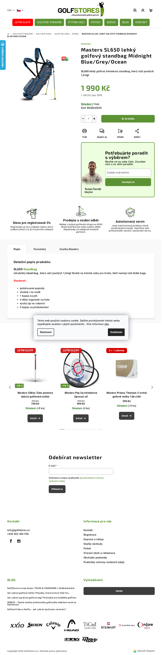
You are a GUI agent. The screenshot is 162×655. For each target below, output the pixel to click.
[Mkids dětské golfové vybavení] (90, 639)
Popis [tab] (17, 249)
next (152, 387)
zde (106, 324)
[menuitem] (22, 22)
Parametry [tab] (40, 249)
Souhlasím (116, 332)
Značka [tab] (69, 249)
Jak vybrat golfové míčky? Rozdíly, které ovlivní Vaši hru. (38, 593)
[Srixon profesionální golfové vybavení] (35, 625)
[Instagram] (18, 541)
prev (9, 387)
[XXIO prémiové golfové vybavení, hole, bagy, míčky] (17, 625)
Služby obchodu (93, 543)
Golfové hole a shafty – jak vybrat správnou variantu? (36, 609)
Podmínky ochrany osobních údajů (104, 562)
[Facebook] (11, 541)
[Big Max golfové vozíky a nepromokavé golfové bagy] (72, 639)
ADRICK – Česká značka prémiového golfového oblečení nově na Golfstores (41, 603)
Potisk (87, 548)
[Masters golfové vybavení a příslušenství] (127, 625)
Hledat (119, 591)
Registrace (90, 534)
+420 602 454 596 (18, 533)
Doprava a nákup (94, 539)
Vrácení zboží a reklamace (99, 553)
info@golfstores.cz (18, 530)
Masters (86, 44)
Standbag (30, 269)
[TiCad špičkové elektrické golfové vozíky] (90, 625)
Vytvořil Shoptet (146, 651)
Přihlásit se (57, 489)
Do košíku (129, 118)
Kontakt (88, 530)
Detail (33, 418)
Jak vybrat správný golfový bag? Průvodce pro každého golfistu (41, 598)
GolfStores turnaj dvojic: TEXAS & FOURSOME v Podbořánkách (41, 588)
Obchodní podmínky (95, 557)
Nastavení (45, 332)
